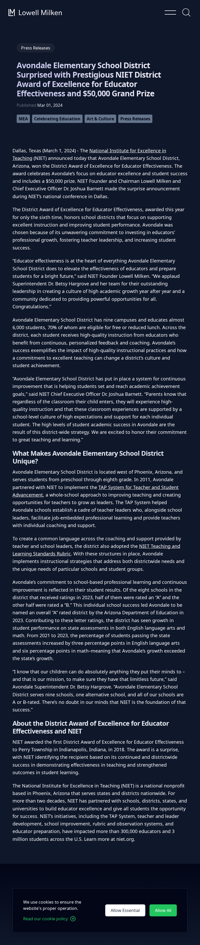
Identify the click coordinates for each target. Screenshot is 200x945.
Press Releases (135, 119)
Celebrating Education (57, 119)
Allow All (163, 910)
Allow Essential (125, 910)
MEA (23, 119)
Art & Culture (100, 119)
